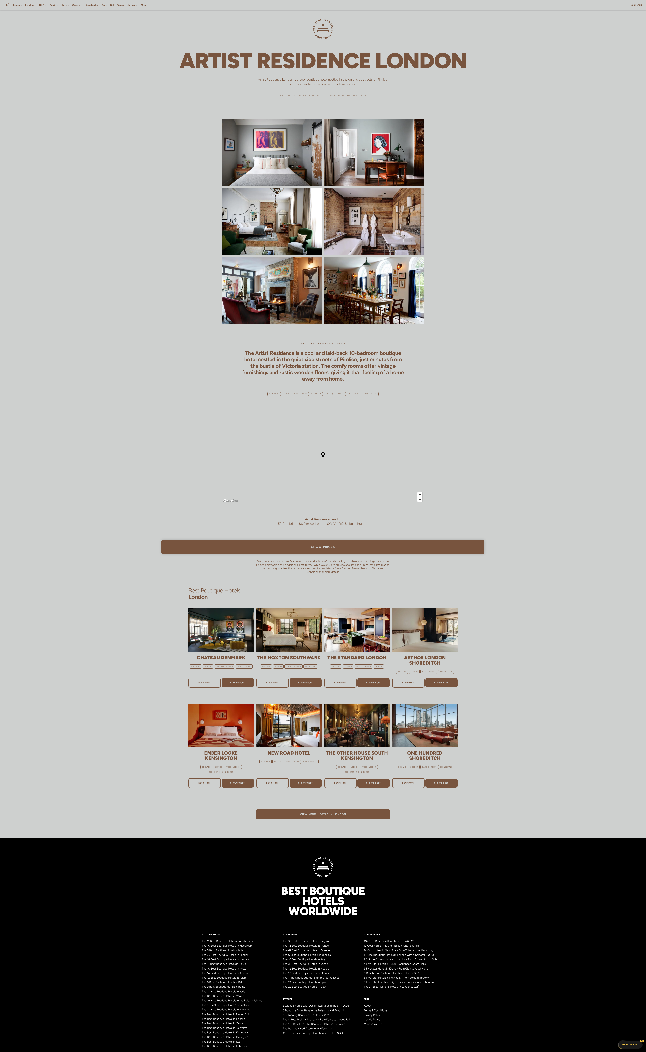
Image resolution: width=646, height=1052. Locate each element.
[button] (17, 5)
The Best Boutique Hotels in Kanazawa (225, 1032)
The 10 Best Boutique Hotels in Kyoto (224, 968)
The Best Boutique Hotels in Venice (223, 996)
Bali (112, 5)
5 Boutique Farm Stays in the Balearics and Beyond (313, 1010)
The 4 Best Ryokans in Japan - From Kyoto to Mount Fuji (316, 1019)
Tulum (120, 5)
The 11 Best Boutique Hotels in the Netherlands (311, 977)
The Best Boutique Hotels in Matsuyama (225, 1037)
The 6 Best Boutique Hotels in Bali (222, 982)
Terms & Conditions (375, 1010)
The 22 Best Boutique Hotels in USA (304, 986)
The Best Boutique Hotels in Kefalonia (224, 1046)
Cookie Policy (372, 1019)
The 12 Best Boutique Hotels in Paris (223, 991)
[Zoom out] (419, 499)
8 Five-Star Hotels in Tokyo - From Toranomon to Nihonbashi (400, 982)
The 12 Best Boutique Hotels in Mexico (306, 968)
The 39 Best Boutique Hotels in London (225, 954)
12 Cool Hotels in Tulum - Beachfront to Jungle (392, 945)
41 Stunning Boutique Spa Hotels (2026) (307, 1015)
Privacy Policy (372, 1015)
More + (145, 5)
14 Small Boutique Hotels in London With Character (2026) (399, 954)
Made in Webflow (374, 1024)
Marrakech (132, 5)
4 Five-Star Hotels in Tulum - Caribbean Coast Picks (395, 963)
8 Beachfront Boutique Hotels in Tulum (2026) (391, 973)
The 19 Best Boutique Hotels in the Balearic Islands (232, 1000)
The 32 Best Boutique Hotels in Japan (305, 963)
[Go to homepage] (6, 5)
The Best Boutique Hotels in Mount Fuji (225, 1014)
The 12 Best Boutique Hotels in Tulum (224, 977)
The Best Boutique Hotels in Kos (221, 1041)
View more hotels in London (323, 814)
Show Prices (323, 547)
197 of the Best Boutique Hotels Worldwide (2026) (313, 1033)
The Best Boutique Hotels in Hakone (223, 1018)
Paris (104, 5)
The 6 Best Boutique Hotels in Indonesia (307, 954)
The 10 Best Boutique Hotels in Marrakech (227, 945)
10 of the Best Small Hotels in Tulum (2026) (389, 941)
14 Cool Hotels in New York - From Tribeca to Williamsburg (398, 950)
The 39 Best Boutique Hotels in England (306, 941)
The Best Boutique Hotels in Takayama (224, 1027)
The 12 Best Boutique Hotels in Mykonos (226, 1009)
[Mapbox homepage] (230, 501)
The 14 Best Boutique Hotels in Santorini (226, 1005)
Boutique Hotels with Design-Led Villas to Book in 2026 (316, 1005)
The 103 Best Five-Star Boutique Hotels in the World (314, 1024)
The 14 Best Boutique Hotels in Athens (225, 973)
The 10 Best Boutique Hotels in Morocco (307, 973)
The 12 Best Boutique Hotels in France (306, 945)
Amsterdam (92, 5)
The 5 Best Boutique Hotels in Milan (223, 950)
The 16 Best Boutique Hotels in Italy (304, 959)
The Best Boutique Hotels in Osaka (222, 1023)
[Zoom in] (419, 494)
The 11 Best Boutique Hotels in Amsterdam (227, 941)
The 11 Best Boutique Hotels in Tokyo (224, 963)
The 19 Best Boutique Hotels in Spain (305, 982)
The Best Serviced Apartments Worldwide (308, 1028)
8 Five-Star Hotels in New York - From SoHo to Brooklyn (397, 977)
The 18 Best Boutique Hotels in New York (226, 959)
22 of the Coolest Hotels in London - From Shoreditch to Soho (401, 959)
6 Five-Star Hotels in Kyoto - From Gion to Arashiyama (396, 968)
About (367, 1005)
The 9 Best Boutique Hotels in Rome (223, 986)
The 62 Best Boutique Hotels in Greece (306, 950)
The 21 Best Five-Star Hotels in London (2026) (391, 986)
